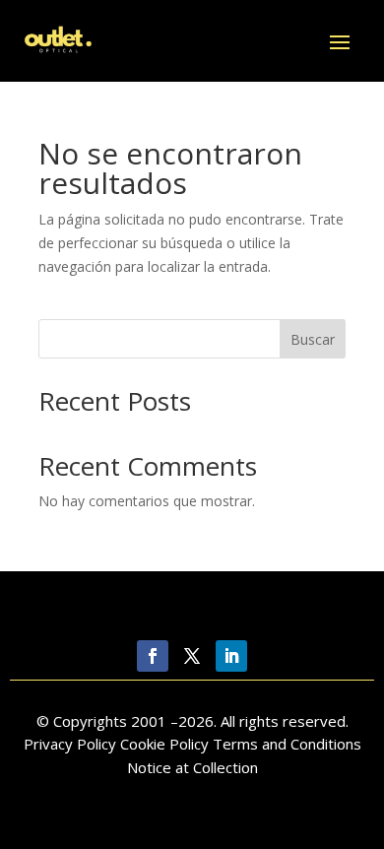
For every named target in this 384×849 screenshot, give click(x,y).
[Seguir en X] (192, 656)
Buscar (312, 339)
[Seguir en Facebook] (152, 656)
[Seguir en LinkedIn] (231, 656)
